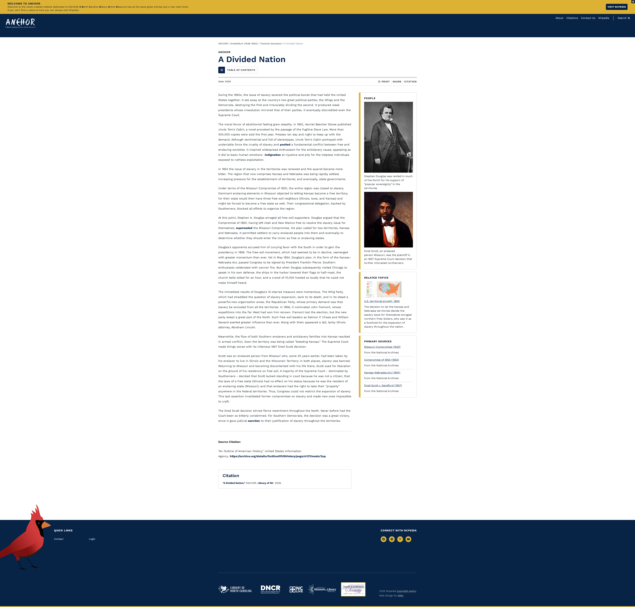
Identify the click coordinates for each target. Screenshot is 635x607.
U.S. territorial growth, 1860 (382, 301)
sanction (254, 420)
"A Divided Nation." (234, 483)
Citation (410, 81)
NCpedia (603, 18)
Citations (572, 18)
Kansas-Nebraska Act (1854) (382, 372)
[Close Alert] (633, 1)
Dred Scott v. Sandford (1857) (383, 385)
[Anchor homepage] (20, 23)
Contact (58, 538)
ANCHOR (223, 43)
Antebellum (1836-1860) (244, 43)
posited (285, 144)
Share (397, 81)
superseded (244, 228)
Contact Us (588, 18)
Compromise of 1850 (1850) (381, 359)
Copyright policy (406, 591)
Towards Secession (271, 43)
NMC (400, 595)
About (559, 18)
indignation (273, 154)
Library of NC (265, 483)
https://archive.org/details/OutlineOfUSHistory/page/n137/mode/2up (278, 456)
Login (92, 538)
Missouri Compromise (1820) (382, 346)
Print (386, 81)
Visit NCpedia (617, 6)
